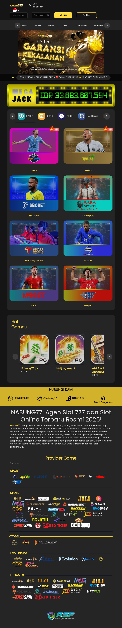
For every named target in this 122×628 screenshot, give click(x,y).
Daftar (87, 15)
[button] (16, 10)
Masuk (63, 15)
